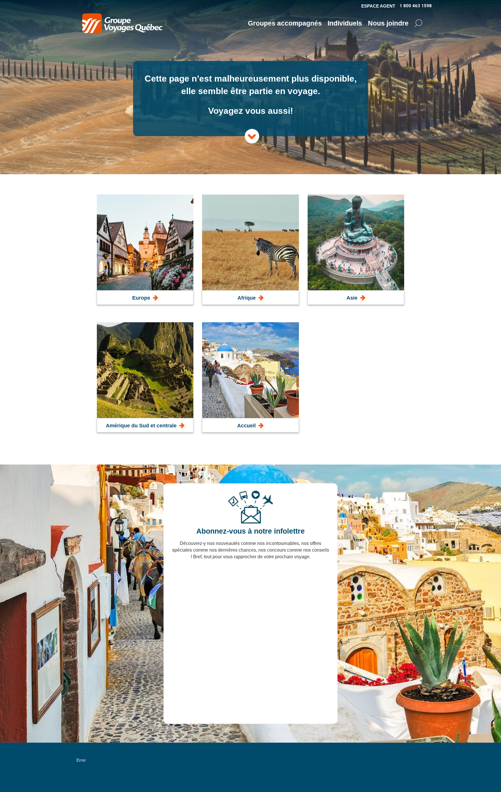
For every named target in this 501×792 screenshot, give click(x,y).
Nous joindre (388, 23)
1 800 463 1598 (416, 5)
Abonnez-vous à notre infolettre (250, 531)
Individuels (345, 23)
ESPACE (378, 5)
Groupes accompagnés (285, 23)
